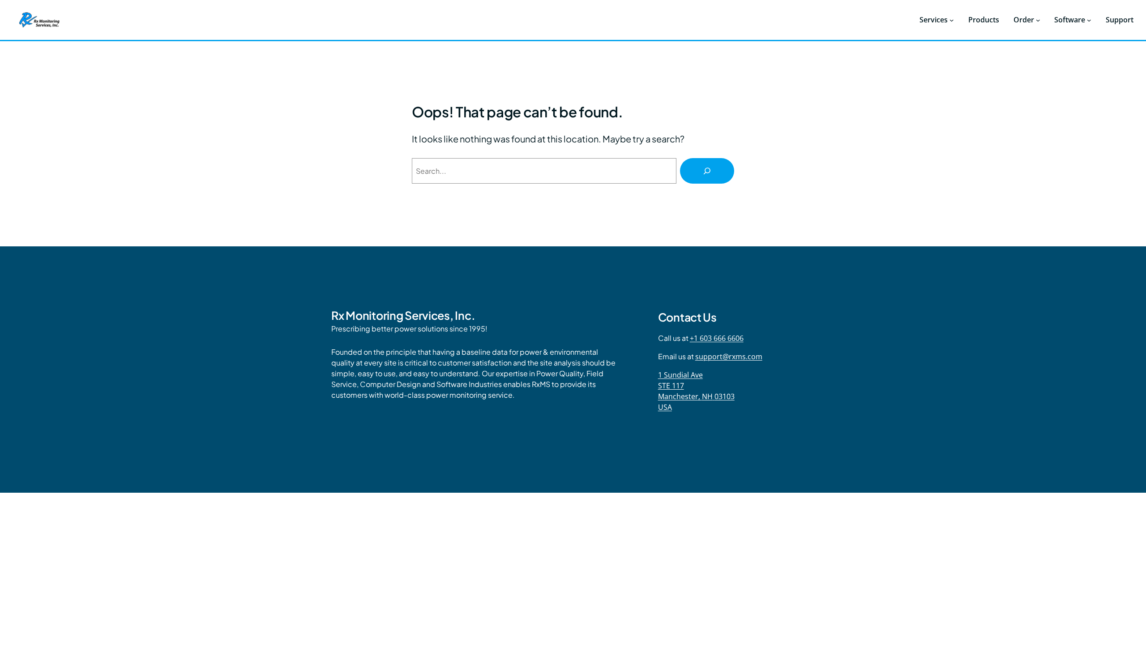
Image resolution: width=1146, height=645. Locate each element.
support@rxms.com (728, 356)
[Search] (707, 171)
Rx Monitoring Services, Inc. (403, 315)
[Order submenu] (1038, 20)
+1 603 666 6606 (717, 338)
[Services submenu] (951, 20)
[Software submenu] (1089, 20)
